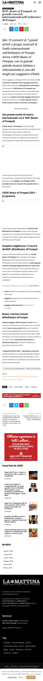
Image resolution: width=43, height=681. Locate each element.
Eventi (10, 387)
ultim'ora (28, 650)
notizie (11, 650)
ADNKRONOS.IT (22, 601)
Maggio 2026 (8, 561)
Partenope (34, 387)
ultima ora (7, 653)
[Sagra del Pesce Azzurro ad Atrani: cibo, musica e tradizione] (33, 475)
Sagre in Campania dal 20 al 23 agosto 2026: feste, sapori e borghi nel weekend (15, 506)
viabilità (15, 653)
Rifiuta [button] (21, 677)
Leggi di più (12, 677)
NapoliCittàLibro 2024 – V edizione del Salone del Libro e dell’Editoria (32, 418)
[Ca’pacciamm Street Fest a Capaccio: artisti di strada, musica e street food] (33, 532)
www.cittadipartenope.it (10, 594)
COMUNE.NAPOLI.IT (25, 603)
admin (6, 24)
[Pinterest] (21, 29)
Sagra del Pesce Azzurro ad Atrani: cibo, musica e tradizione (15, 474)
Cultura (28, 643)
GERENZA (11, 628)
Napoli (27, 387)
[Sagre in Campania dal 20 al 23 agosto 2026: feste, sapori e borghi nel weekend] (33, 506)
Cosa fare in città (8, 8)
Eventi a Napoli (18, 387)
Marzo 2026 (8, 568)
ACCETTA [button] (31, 677)
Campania (7, 643)
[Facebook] (11, 29)
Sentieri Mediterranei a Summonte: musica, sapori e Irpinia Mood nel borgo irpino (15, 519)
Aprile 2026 (8, 564)
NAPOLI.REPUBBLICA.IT (10, 603)
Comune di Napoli (18, 643)
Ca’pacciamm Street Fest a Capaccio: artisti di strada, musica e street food (16, 531)
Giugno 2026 (8, 558)
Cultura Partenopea (11, 646)
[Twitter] (16, 29)
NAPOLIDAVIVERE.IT (9, 601)
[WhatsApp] (26, 29)
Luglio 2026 (8, 554)
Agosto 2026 (8, 551)
